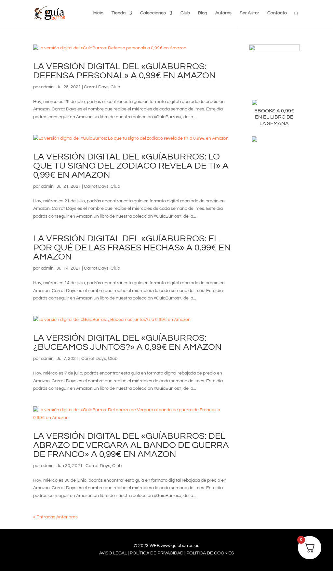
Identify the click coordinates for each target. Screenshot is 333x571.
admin (47, 87)
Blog (202, 13)
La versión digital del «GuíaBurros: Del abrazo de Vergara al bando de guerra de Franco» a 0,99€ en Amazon (131, 445)
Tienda (119, 13)
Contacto (277, 13)
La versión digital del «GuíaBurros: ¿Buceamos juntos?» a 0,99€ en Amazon (127, 342)
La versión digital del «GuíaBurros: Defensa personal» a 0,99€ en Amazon (124, 71)
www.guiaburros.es (180, 545)
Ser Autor (249, 13)
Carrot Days (96, 87)
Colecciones (153, 13)
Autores (223, 13)
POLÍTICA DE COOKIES (210, 553)
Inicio (98, 13)
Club (185, 13)
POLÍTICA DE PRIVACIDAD (156, 553)
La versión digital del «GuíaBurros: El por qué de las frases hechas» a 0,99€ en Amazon (132, 247)
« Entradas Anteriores (55, 517)
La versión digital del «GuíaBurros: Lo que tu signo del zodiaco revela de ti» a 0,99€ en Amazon (131, 166)
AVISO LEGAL (113, 553)
